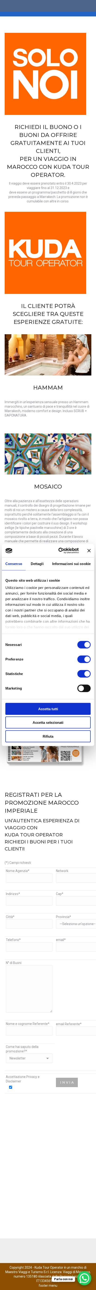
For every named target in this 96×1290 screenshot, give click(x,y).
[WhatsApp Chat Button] (84, 1278)
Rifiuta (48, 736)
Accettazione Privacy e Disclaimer (23, 1079)
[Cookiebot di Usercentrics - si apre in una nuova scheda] (59, 551)
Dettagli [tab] (37, 563)
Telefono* (13, 940)
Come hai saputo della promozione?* (22, 1049)
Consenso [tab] (13, 563)
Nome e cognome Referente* (27, 1024)
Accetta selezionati (48, 723)
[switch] (78, 659)
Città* (10, 917)
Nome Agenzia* (17, 871)
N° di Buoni (13, 963)
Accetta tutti (48, 709)
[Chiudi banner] (89, 550)
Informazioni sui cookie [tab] (71, 563)
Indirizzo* (13, 894)
